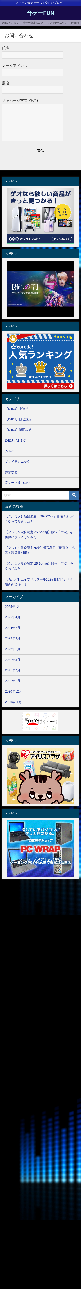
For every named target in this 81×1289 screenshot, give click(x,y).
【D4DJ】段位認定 (18, 419)
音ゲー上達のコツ (33, 22)
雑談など (11, 472)
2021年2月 (12, 670)
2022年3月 (12, 638)
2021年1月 (12, 680)
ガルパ (9, 451)
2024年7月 (12, 627)
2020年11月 (13, 702)
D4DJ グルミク (10, 22)
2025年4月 (12, 617)
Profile (75, 22)
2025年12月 (13, 606)
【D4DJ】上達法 (17, 408)
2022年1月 (12, 649)
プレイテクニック (57, 22)
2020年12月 (13, 691)
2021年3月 (12, 659)
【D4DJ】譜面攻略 (18, 429)
